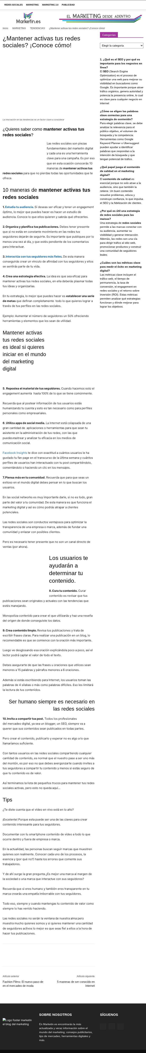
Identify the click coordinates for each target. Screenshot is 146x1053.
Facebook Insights (15, 453)
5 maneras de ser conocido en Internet (76, 983)
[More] (42, 958)
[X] (15, 958)
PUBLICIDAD (68, 5)
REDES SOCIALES (13, 5)
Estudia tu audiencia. (19, 207)
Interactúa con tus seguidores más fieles (34, 256)
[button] (138, 4)
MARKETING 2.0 (50, 5)
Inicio (5, 28)
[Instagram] (112, 1026)
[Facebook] (6, 958)
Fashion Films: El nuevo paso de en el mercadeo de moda (23, 983)
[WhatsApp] (32, 958)
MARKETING (32, 5)
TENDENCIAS (37, 28)
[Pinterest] (24, 958)
